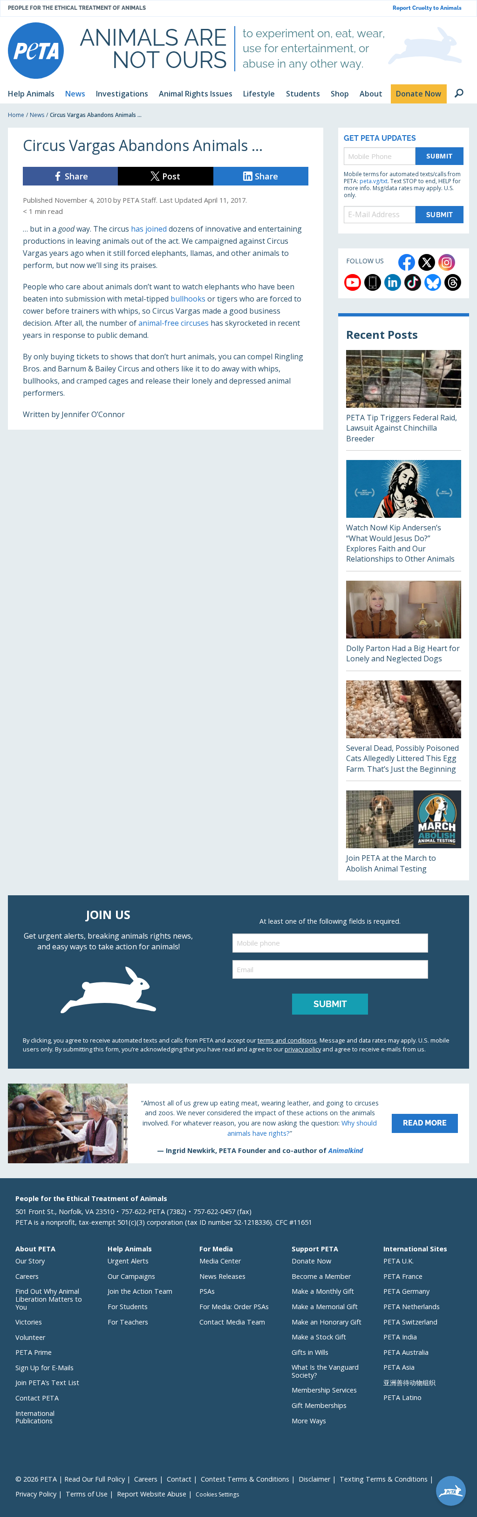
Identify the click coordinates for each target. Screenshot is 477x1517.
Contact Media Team (232, 1322)
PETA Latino (402, 1397)
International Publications (35, 1417)
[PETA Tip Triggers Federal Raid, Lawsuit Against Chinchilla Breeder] (403, 400)
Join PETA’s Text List (47, 1382)
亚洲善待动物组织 (409, 1382)
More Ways (309, 1420)
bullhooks (187, 299)
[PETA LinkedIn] (392, 282)
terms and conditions (287, 1040)
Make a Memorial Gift (325, 1306)
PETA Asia (399, 1367)
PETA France (402, 1276)
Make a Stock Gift (319, 1336)
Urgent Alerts (128, 1260)
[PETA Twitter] (426, 262)
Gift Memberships (319, 1405)
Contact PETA (37, 1397)
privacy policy (303, 1049)
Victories (28, 1322)
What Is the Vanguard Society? (325, 1371)
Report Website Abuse (151, 1494)
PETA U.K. (398, 1260)
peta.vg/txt (374, 181)
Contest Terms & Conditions (245, 1479)
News (37, 115)
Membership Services (324, 1390)
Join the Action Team (140, 1291)
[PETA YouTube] (352, 282)
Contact (179, 1479)
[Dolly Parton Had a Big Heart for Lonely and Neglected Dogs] (403, 626)
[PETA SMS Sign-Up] (372, 282)
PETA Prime (33, 1352)
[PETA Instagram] (446, 262)
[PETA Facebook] (406, 262)
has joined (149, 229)
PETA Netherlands (411, 1306)
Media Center (220, 1260)
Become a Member (321, 1276)
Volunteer (30, 1337)
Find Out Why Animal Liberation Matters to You (48, 1299)
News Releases (222, 1276)
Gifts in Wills (310, 1352)
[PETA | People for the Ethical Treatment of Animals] (36, 50)
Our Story (30, 1260)
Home (16, 115)
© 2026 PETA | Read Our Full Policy (70, 1479)
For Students (128, 1306)
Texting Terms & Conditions (384, 1479)
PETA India (400, 1336)
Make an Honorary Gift (326, 1322)
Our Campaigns (131, 1276)
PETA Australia (406, 1352)
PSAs (207, 1291)
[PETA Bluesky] (432, 282)
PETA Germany (406, 1291)
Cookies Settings (217, 1494)
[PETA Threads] (452, 282)
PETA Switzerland (410, 1322)
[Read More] (238, 1123)
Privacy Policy (35, 1494)
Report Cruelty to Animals (427, 8)
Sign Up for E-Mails (44, 1367)
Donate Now (311, 1260)
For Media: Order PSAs (234, 1306)
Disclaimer (314, 1479)
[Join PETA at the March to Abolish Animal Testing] (403, 835)
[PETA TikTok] (412, 282)
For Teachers (128, 1322)
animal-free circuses (173, 323)
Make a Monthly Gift (323, 1291)
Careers (27, 1276)
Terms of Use (87, 1494)
